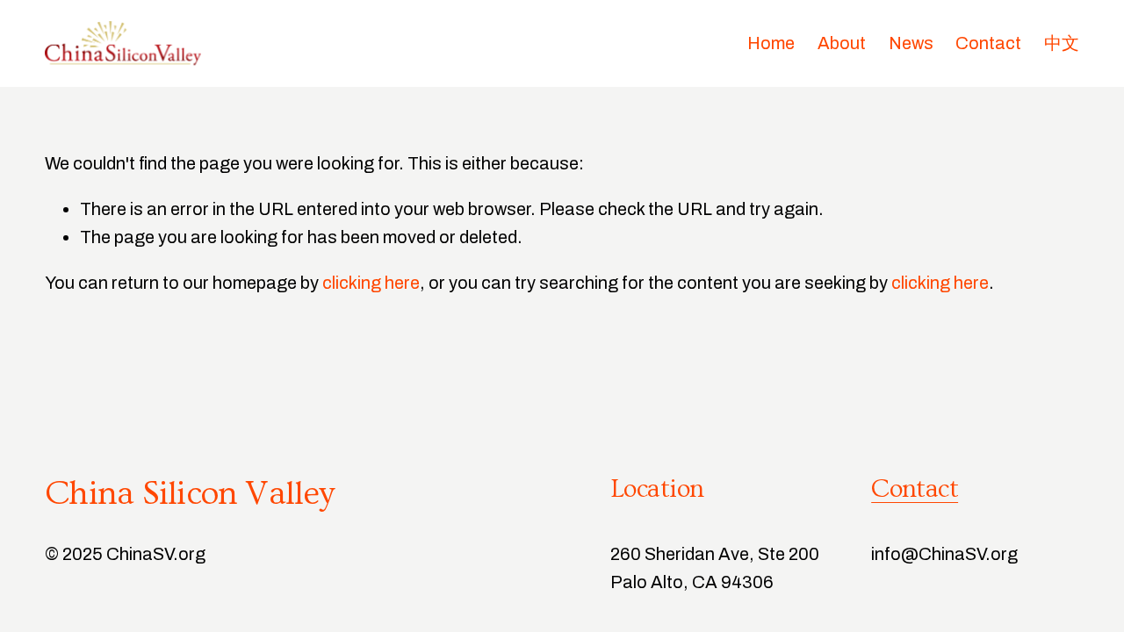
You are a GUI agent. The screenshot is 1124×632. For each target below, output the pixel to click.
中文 (1061, 43)
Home (771, 43)
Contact (988, 43)
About (842, 43)
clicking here (371, 282)
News (911, 43)
